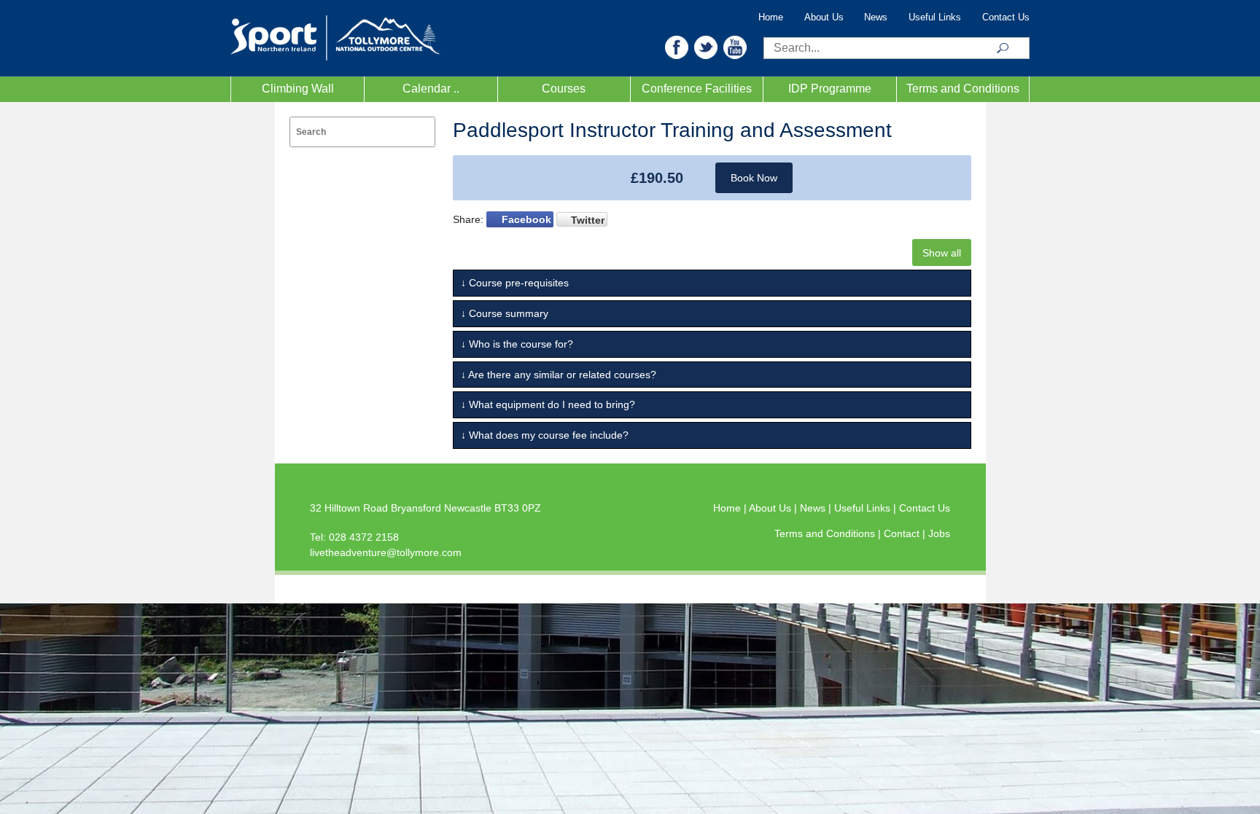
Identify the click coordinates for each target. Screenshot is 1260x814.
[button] (676, 46)
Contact (903, 533)
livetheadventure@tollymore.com (386, 552)
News (875, 17)
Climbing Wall (298, 88)
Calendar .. (430, 88)
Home (770, 17)
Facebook (526, 219)
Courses (564, 88)
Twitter (587, 220)
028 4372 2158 (364, 537)
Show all (941, 253)
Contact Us (1006, 17)
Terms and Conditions (962, 88)
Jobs (939, 533)
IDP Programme (829, 88)
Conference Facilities (697, 88)
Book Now (754, 178)
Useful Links (935, 17)
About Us (824, 17)
